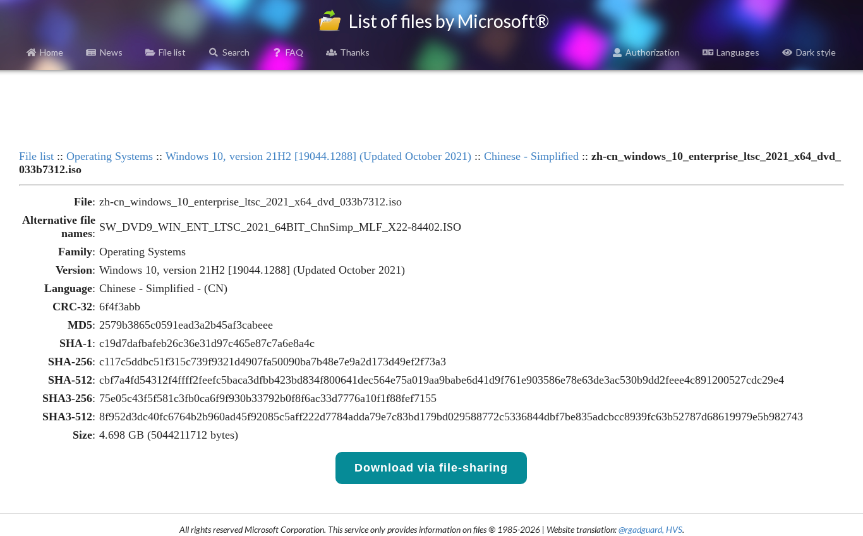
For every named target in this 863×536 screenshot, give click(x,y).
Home (51, 52)
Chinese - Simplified (531, 156)
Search (236, 52)
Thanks (355, 52)
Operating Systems (109, 156)
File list (172, 52)
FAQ (294, 52)
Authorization (652, 52)
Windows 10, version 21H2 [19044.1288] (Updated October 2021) (318, 156)
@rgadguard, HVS (650, 529)
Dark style (816, 52)
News (111, 52)
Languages (737, 52)
